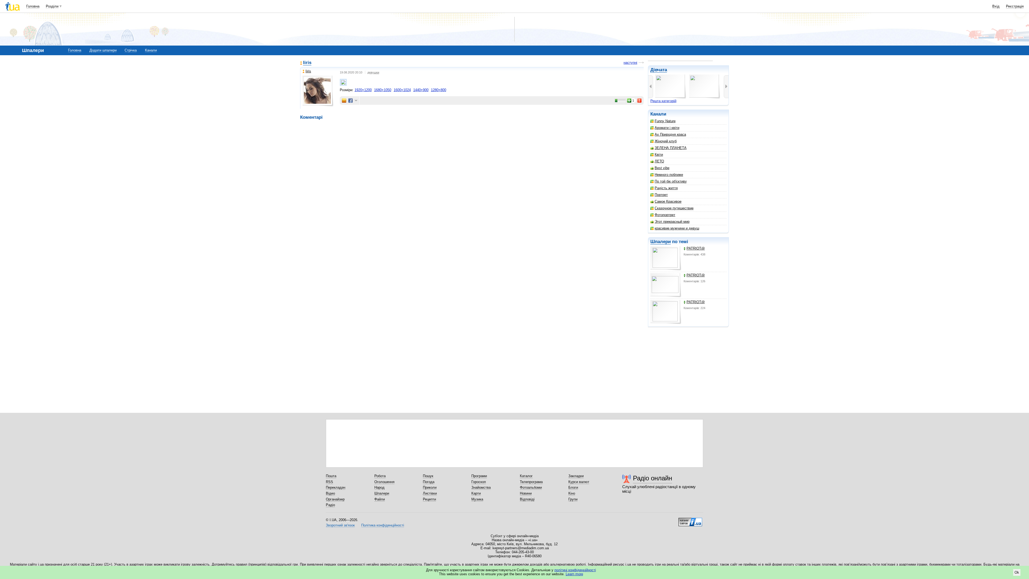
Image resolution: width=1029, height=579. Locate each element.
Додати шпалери (103, 50)
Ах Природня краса (670, 134)
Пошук (428, 476)
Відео (330, 493)
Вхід (996, 6)
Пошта (331, 476)
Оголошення (384, 482)
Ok (1017, 572)
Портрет (661, 195)
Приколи (430, 487)
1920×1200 (363, 90)
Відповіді (527, 499)
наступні (630, 63)
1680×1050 (382, 90)
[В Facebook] (350, 100)
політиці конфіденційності (575, 570)
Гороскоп (478, 482)
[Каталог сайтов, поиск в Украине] (690, 520)
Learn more (574, 574)
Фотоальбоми (531, 487)
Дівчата (658, 69)
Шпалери (660, 241)
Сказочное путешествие (674, 208)
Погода (428, 482)
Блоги (573, 487)
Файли (379, 499)
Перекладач (335, 487)
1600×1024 (402, 90)
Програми (479, 476)
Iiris (307, 62)
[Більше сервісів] (356, 100)
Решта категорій (663, 101)
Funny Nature (665, 121)
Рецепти (429, 499)
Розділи (52, 6)
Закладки (576, 476)
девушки (373, 72)
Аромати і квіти (667, 128)
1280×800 (438, 90)
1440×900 (420, 90)
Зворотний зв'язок (340, 525)
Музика (477, 499)
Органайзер (335, 499)
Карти (476, 493)
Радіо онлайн (652, 478)
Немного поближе (669, 175)
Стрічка (131, 50)
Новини (526, 493)
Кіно (571, 493)
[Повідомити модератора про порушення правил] (640, 100)
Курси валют (578, 482)
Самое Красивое (668, 201)
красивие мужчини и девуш (677, 228)
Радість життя (666, 188)
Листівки (430, 493)
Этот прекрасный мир (672, 222)
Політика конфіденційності (382, 525)
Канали (151, 50)
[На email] (344, 100)
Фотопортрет (665, 215)
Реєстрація (1015, 6)
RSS (329, 482)
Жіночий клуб (666, 141)
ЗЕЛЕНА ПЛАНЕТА (671, 148)
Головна (32, 6)
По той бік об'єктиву (671, 181)
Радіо (330, 505)
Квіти (659, 155)
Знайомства (481, 487)
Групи (572, 499)
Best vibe (662, 168)
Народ (379, 487)
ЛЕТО (659, 161)
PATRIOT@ (696, 248)
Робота (380, 476)
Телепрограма (531, 482)
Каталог (526, 476)
